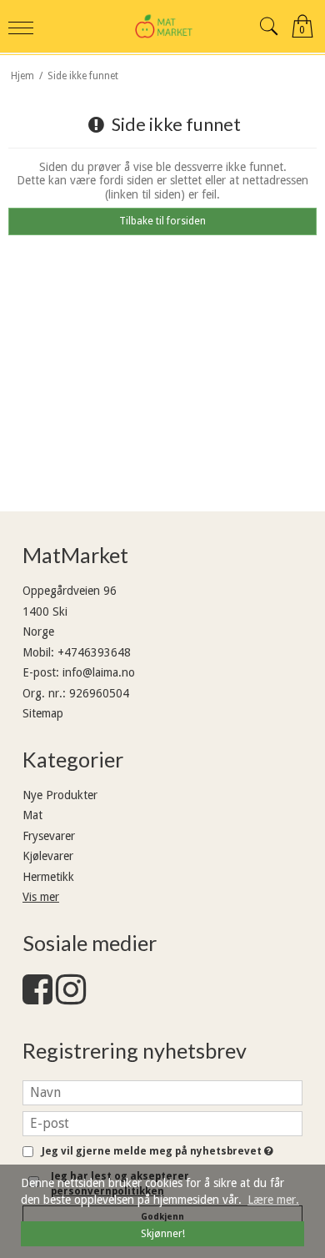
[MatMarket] (163, 26)
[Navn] (162, 1091)
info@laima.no (98, 672)
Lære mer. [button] (273, 1199)
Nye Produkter (60, 795)
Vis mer (40, 896)
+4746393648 (94, 652)
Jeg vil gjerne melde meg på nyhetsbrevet (155, 1151)
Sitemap (42, 713)
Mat (32, 815)
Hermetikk (48, 876)
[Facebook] (37, 997)
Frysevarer (48, 836)
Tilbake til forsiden (162, 221)
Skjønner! (163, 1233)
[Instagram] (71, 997)
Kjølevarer (47, 856)
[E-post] (162, 1122)
